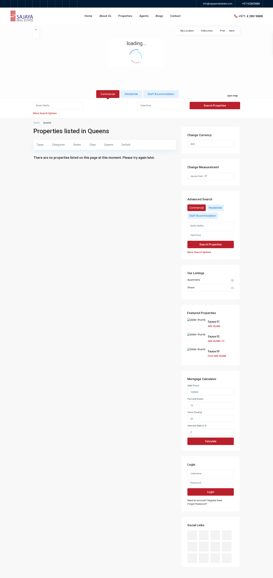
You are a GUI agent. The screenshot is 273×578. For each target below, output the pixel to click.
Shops (190, 287)
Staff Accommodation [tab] (161, 94)
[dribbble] (227, 535)
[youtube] (51, 3)
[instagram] (66, 3)
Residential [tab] (131, 94)
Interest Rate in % (197, 425)
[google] (29, 3)
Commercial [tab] (108, 94)
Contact (175, 16)
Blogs (159, 16)
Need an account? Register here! (204, 500)
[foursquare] (73, 3)
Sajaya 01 (214, 321)
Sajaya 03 (214, 351)
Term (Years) (194, 412)
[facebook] (14, 3)
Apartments (193, 279)
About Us (105, 16)
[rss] (204, 535)
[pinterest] (44, 3)
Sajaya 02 (214, 336)
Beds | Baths (42, 105)
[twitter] (21, 3)
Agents (144, 16)
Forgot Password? (197, 504)
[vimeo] (58, 3)
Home (88, 16)
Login (210, 491)
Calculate (210, 441)
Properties (125, 16)
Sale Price (145, 105)
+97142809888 (251, 3)
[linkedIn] (36, 3)
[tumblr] (215, 546)
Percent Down (195, 399)
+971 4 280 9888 (250, 16)
